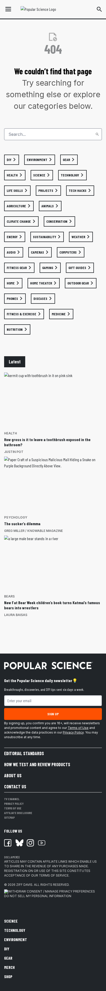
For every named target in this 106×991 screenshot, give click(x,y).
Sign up (53, 714)
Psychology (16, 517)
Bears (9, 596)
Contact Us (15, 786)
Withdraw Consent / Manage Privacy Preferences (51, 891)
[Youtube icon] (41, 842)
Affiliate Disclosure (18, 813)
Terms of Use (78, 728)
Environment (15, 939)
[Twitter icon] (19, 842)
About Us (13, 775)
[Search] (97, 134)
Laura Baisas (15, 615)
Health (10, 433)
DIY (6, 948)
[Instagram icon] (30, 842)
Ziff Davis (24, 885)
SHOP (8, 976)
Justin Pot (13, 452)
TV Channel (12, 799)
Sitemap (9, 817)
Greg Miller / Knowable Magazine (33, 531)
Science (11, 920)
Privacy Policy (73, 732)
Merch (9, 967)
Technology (14, 930)
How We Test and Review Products (37, 764)
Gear (8, 958)
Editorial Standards (24, 753)
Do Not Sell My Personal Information (37, 896)
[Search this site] (99, 9)
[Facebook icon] (7, 842)
